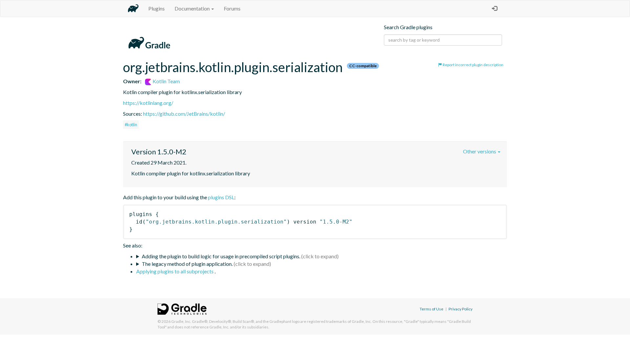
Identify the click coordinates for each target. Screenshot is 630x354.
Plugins (156, 8)
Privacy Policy (460, 308)
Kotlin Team (166, 81)
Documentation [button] (193, 8)
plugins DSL (221, 197)
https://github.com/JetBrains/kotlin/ (184, 113)
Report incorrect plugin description (472, 64)
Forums (232, 8)
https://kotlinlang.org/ (148, 103)
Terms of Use (431, 308)
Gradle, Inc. (181, 321)
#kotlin (131, 124)
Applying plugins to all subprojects (175, 271)
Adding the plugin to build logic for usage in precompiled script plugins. (221, 256)
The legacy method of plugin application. (187, 264)
